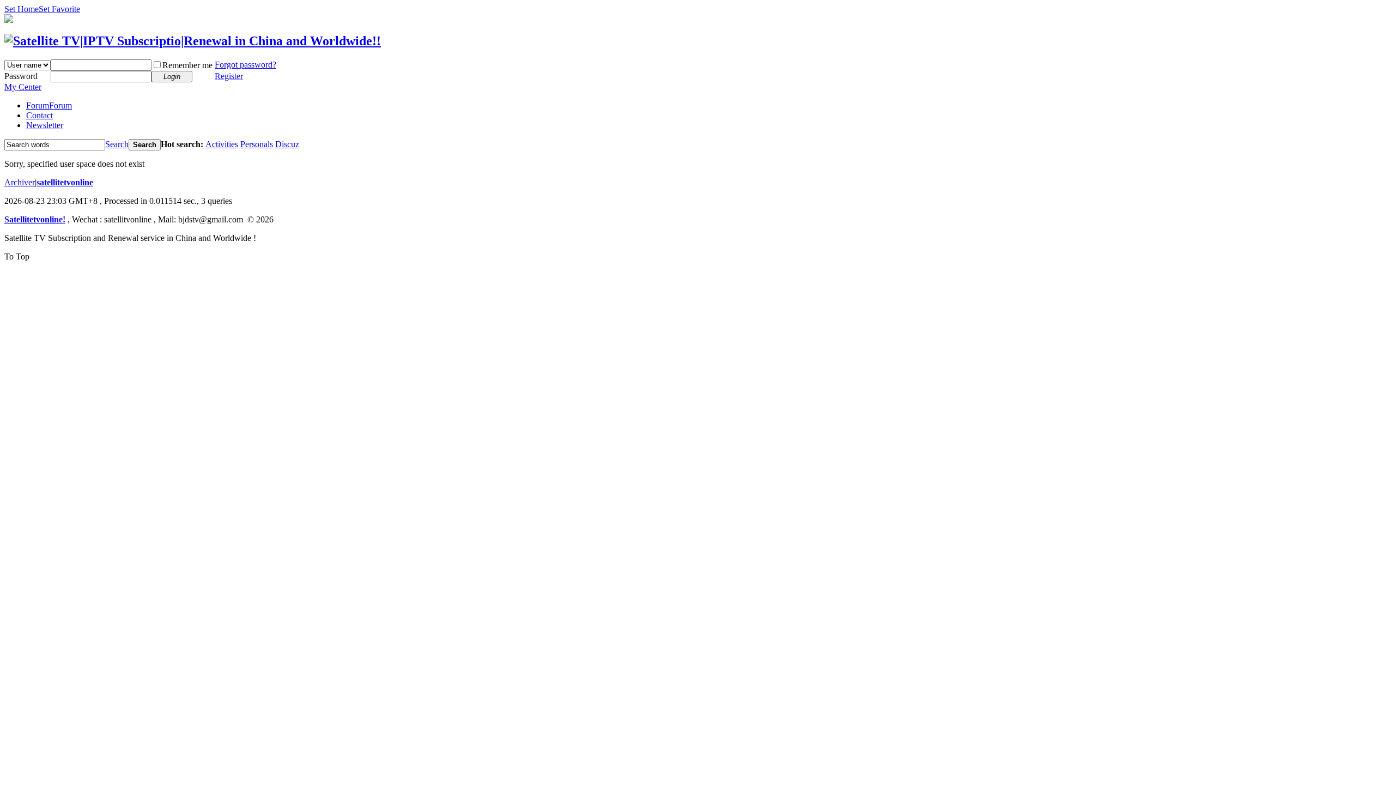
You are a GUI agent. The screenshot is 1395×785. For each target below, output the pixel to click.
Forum (49, 105)
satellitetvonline (65, 182)
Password (21, 76)
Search (117, 144)
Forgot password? (245, 64)
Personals (256, 144)
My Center (22, 87)
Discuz (287, 144)
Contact (39, 115)
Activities (221, 144)
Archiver (19, 182)
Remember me (187, 65)
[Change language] (8, 20)
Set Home (21, 9)
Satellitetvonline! (34, 219)
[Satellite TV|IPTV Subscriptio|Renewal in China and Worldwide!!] (192, 41)
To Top (16, 256)
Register (229, 76)
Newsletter (44, 125)
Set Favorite (59, 9)
